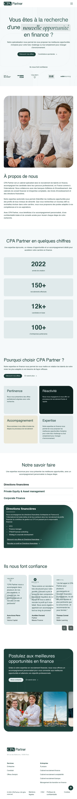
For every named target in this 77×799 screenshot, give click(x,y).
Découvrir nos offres (26, 54)
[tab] (38, 484)
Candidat (10, 770)
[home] (13, 3)
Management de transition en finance (53, 782)
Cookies (67, 792)
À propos (43, 766)
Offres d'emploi (12, 774)
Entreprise (10, 766)
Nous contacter (16, 680)
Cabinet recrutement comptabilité (52, 774)
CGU (42, 792)
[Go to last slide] (64, 628)
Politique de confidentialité (52, 793)
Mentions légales (32, 793)
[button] (71, 3)
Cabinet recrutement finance (50, 770)
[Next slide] (70, 628)
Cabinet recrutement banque (50, 778)
